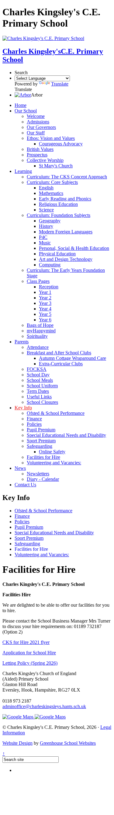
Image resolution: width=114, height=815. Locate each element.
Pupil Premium (41, 429)
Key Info (23, 407)
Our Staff (36, 132)
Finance (34, 418)
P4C (43, 237)
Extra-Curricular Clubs (61, 363)
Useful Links (39, 396)
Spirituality (37, 336)
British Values (40, 149)
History (46, 226)
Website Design (17, 743)
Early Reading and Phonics (65, 198)
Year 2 (45, 297)
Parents (22, 341)
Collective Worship (45, 160)
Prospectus (37, 154)
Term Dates (38, 391)
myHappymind (41, 330)
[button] (23, 94)
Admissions (38, 121)
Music (45, 242)
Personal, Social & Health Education (74, 248)
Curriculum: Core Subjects (52, 182)
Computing (49, 264)
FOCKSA (37, 369)
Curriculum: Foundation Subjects (58, 215)
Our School (26, 110)
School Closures (42, 402)
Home (20, 105)
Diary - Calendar (43, 479)
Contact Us (25, 484)
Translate (59, 83)
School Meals (40, 380)
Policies (34, 424)
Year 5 (45, 314)
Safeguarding (39, 446)
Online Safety (52, 451)
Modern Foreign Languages (65, 231)
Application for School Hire (29, 652)
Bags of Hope (40, 325)
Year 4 (45, 308)
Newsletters (38, 473)
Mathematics (51, 193)
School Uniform (42, 385)
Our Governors (41, 127)
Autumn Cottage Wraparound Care (72, 358)
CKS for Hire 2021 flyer (26, 642)
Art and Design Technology (65, 259)
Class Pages (38, 281)
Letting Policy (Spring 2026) (29, 663)
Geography (49, 220)
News (20, 468)
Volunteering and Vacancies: (54, 462)
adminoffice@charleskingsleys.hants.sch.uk (44, 706)
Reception (48, 286)
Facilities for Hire (43, 457)
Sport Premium (41, 440)
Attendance (38, 347)
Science (46, 209)
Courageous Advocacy (61, 143)
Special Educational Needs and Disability (66, 435)
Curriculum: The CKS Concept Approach (67, 176)
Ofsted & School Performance (56, 413)
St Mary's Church (56, 165)
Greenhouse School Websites (68, 743)
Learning (23, 171)
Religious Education (58, 204)
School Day (38, 374)
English (46, 187)
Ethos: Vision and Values (51, 138)
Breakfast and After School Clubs (59, 352)
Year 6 (45, 319)
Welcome (36, 116)
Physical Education (57, 253)
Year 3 (45, 303)
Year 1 (45, 292)
